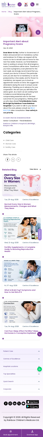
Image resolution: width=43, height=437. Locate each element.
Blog (10, 12)
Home (4, 12)
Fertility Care (10, 147)
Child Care (10, 140)
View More (34, 169)
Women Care (11, 144)
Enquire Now (40, 234)
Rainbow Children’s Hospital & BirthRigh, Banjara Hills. (19, 124)
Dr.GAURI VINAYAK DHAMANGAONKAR (16, 118)
